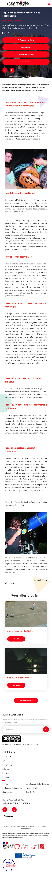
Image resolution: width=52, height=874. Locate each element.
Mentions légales (32, 788)
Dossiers (5, 773)
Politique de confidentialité (12, 788)
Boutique (5, 777)
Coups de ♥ (6, 756)
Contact (5, 784)
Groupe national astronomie (12, 20)
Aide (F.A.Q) (30, 792)
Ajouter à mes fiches (27, 40)
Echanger (5, 769)
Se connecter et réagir (26, 54)
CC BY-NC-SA (38, 826)
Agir (3, 760)
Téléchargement (26, 47)
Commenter (26, 62)
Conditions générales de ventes (37, 784)
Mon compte (7, 792)
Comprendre (7, 765)
